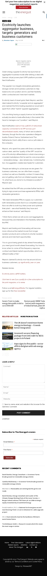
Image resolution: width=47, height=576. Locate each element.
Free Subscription (17, 543)
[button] (23, 4)
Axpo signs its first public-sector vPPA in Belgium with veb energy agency (28, 346)
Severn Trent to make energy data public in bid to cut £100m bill (12, 303)
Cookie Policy (37, 561)
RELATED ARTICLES (10, 317)
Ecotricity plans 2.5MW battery (14, 274)
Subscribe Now (23, 7)
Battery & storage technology (6, 337)
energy (10, 17)
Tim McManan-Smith (9, 524)
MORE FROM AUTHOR (29, 317)
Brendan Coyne (9, 40)
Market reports (13, 545)
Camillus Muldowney (9, 482)
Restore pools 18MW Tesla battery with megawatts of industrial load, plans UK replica (34, 304)
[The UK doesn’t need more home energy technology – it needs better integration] (7, 325)
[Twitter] (31, 547)
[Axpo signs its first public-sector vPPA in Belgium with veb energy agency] (7, 346)
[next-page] (7, 354)
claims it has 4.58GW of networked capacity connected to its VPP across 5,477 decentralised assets (22, 128)
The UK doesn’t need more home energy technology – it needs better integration (28, 325)
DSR (15, 17)
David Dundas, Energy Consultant (13, 474)
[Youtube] (36, 547)
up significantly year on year (29, 262)
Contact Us (33, 545)
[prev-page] (3, 354)
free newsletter (19, 291)
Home (4, 17)
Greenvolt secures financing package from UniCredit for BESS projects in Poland (28, 336)
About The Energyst (16, 547)
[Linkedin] (27, 547)
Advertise (24, 545)
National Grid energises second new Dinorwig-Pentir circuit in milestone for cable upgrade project (22, 509)
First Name (7, 450)
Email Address (9, 442)
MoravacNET (27, 566)
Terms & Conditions (21, 561)
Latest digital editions (33, 543)
